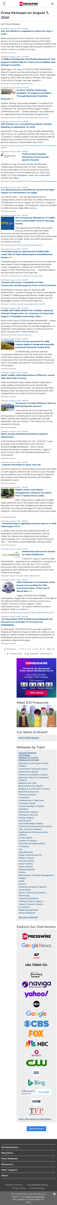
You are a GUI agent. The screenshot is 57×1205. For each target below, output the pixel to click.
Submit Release (36, 1129)
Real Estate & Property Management (43, 181)
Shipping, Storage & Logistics (33, 887)
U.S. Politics (24, 907)
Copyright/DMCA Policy (38, 1185)
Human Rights (25, 838)
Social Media (24, 890)
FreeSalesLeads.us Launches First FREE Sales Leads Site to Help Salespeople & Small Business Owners (27, 254)
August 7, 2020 (15, 29)
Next (49, 649)
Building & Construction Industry (34, 789)
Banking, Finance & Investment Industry (30, 145)
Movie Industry (26, 864)
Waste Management (28, 910)
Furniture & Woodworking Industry (35, 826)
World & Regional (27, 913)
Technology (24, 895)
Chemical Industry (27, 794)
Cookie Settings (36, 1188)
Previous (11, 649)
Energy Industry (26, 818)
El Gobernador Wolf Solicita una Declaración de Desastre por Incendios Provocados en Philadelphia (26, 622)
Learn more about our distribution (35, 1119)
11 (44, 649)
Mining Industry (26, 861)
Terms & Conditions (14, 1185)
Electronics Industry (28, 812)
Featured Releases (27, 753)
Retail (21, 881)
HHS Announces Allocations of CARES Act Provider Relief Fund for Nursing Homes (35, 220)
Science (46, 117)
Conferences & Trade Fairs (31, 800)
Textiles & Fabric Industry (31, 901)
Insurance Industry (28, 840)
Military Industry (26, 858)
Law (30, 335)
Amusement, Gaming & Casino (33, 769)
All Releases (24, 755)
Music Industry (26, 866)
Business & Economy (23, 181)
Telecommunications (29, 898)
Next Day (44, 653)
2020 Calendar (31, 653)
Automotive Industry (28, 772)
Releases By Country (29, 757)
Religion (23, 878)
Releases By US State (29, 760)
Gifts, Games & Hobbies (30, 829)
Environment (25, 820)
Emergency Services (28, 815)
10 (41, 649)
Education (23, 809)
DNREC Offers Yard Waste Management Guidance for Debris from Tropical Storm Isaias (33, 492)
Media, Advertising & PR (24, 83)
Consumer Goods (37, 276)
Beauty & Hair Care (27, 783)
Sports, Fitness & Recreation (32, 892)
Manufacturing (26, 852)
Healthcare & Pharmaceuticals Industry (29, 117)
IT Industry (20, 576)
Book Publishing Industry (31, 786)
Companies (24, 797)
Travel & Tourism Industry (31, 904)
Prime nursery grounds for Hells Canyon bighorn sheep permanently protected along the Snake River (34, 344)
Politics (22, 872)
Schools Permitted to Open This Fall (21, 464)
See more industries (28, 917)
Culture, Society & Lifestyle (31, 806)
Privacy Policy (19, 1188)
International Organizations (32, 843)
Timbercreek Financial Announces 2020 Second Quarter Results (35, 157)
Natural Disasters (27, 869)
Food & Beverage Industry (31, 823)
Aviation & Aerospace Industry (26, 612)
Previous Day (15, 653)
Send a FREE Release (29, 738)
